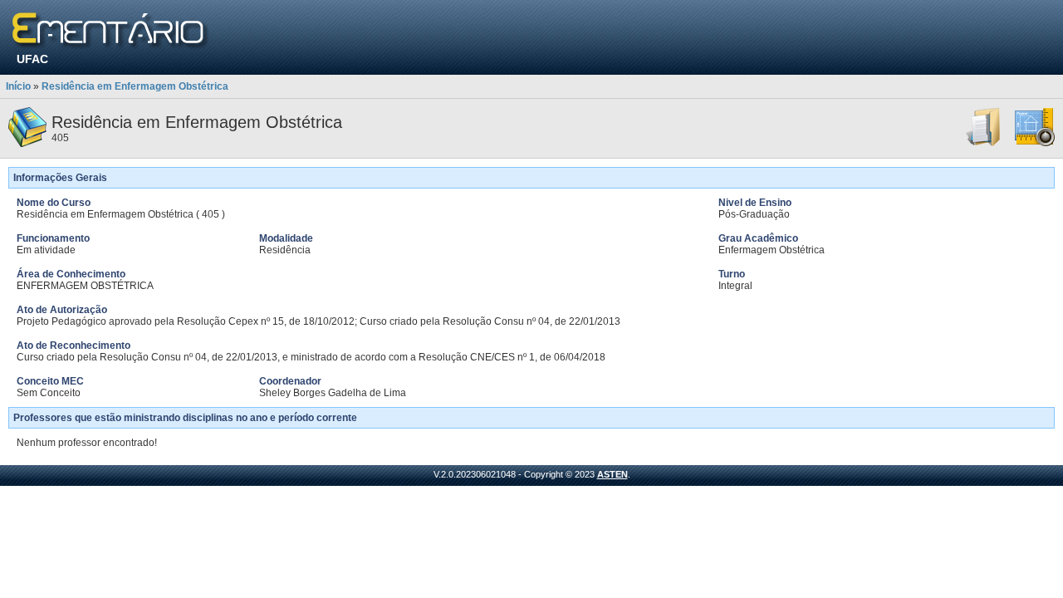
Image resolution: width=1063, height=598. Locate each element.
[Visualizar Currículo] (984, 144)
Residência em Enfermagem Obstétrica (135, 86)
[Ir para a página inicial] (110, 31)
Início (18, 86)
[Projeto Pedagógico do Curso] (1035, 144)
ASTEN (612, 474)
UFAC (32, 59)
